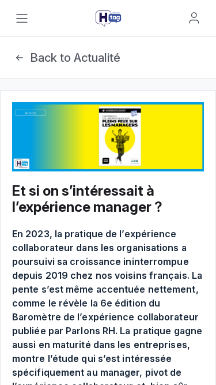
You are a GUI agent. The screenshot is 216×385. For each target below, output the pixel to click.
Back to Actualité (75, 58)
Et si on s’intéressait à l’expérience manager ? (87, 198)
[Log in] (194, 18)
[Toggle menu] (22, 18)
